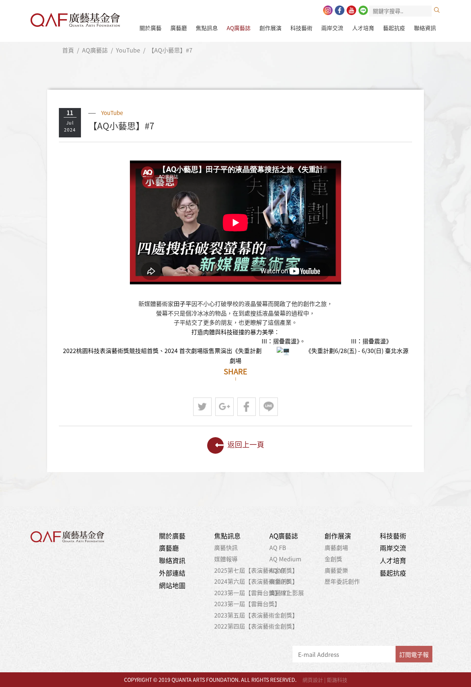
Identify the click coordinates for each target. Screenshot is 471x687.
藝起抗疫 (394, 28)
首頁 (68, 50)
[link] (182, 303)
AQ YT (277, 570)
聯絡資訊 (425, 28)
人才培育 (363, 28)
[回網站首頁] (75, 18)
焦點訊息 (207, 28)
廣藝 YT (279, 592)
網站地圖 (172, 585)
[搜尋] (436, 10)
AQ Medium (285, 558)
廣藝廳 (178, 28)
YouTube (128, 50)
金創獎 (333, 558)
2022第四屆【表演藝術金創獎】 (256, 626)
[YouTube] (351, 10)
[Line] (363, 10)
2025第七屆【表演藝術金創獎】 (256, 570)
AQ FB (277, 547)
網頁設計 (312, 679)
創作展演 (270, 28)
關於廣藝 (150, 28)
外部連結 (172, 573)
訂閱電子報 (414, 654)
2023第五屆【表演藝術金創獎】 (256, 615)
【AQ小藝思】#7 (170, 50)
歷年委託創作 (342, 581)
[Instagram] (328, 10)
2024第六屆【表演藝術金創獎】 (256, 581)
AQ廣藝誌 (239, 28)
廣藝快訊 (226, 547)
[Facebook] (339, 10)
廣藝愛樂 (336, 570)
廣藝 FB (279, 581)
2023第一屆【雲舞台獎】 (247, 603)
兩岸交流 (332, 28)
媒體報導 (226, 558)
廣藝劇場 (336, 547)
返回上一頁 (245, 444)
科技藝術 (301, 28)
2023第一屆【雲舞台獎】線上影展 (259, 592)
